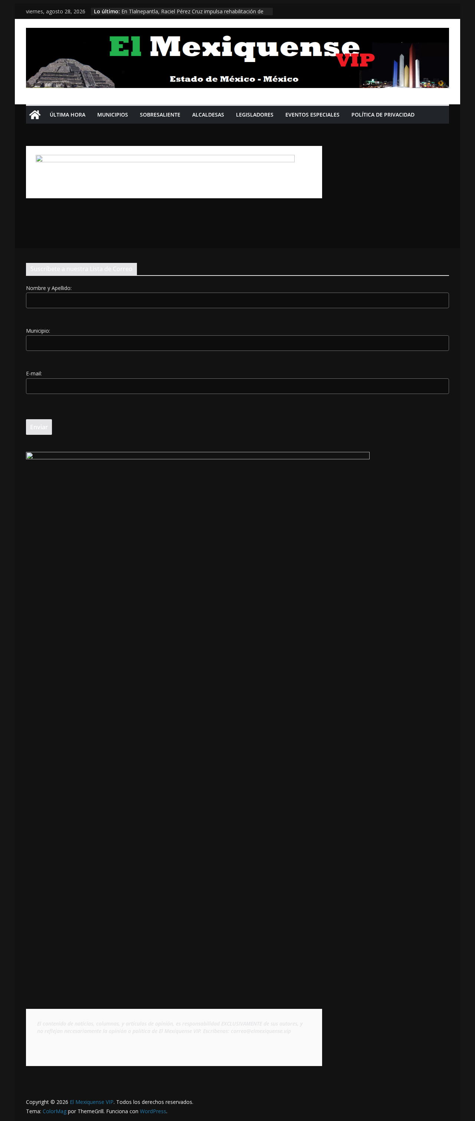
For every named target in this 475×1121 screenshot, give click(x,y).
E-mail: (34, 373)
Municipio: (38, 330)
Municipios (112, 114)
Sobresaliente (160, 114)
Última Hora (67, 114)
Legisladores (254, 114)
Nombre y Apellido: (49, 287)
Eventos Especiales (312, 114)
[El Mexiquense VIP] (35, 115)
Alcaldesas (208, 114)
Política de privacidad (383, 114)
